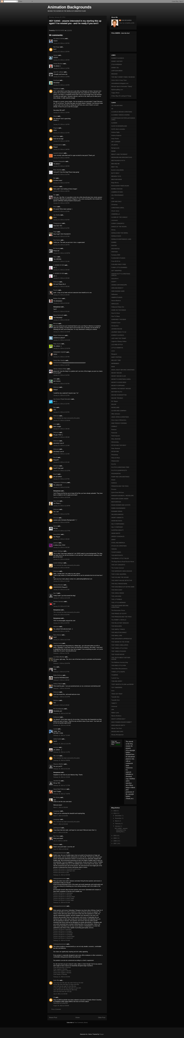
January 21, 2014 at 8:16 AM (61, 303)
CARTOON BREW (116, 70)
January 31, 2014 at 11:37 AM (61, 639)
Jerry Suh (56, 501)
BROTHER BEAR (116, 179)
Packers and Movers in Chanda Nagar (63, 936)
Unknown (56, 186)
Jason (55, 256)
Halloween (114, 294)
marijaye (55, 747)
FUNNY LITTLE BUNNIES (119, 267)
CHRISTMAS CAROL (117, 207)
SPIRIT (113, 539)
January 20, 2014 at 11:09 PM (61, 253)
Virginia (55, 128)
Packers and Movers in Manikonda (63, 938)
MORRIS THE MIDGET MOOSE (121, 388)
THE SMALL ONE (116, 635)
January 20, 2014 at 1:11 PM (61, 68)
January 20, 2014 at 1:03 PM (61, 51)
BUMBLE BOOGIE (116, 189)
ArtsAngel (56, 80)
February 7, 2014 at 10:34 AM (61, 688)
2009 (115, 838)
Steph (55, 231)
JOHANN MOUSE (116, 329)
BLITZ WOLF (115, 173)
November (118, 818)
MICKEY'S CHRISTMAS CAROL (121, 379)
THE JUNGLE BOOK (117, 593)
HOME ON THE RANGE (118, 310)
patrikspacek (57, 827)
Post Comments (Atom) (81, 1022)
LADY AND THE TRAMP (118, 338)
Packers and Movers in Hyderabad (63, 893)
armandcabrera (57, 144)
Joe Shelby (56, 215)
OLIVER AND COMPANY (118, 410)
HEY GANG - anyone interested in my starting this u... (121, 830)
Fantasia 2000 (115, 255)
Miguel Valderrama (58, 335)
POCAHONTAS (116, 473)
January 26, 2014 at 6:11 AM (61, 589)
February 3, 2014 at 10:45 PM (61, 663)
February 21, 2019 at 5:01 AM (61, 902)
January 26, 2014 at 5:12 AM (61, 581)
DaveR (55, 457)
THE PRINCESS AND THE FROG (121, 616)
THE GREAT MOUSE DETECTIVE (121, 580)
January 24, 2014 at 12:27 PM (61, 530)
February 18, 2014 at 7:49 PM (61, 794)
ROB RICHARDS (126, 20)
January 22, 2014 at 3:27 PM (61, 479)
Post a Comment (56, 1009)
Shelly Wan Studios (59, 360)
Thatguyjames (57, 223)
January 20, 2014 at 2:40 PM (61, 141)
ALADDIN (114, 123)
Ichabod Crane (115, 322)
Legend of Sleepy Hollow (118, 341)
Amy (54, 667)
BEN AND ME (115, 163)
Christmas (114, 204)
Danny (55, 526)
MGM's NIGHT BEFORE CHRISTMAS (122, 370)
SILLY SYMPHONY (117, 527)
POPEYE (114, 483)
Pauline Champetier (59, 161)
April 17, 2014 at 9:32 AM (60, 832)
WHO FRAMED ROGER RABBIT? (121, 722)
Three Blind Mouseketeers (119, 668)
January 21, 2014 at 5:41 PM (61, 383)
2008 (115, 841)
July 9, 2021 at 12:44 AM (60, 994)
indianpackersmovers (59, 852)
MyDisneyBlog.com (117, 89)
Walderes (56, 700)
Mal (54, 178)
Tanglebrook (57, 88)
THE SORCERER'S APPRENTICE (121, 638)
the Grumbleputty (58, 708)
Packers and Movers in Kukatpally (62, 934)
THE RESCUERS (116, 626)
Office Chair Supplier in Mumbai (62, 971)
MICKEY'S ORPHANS (117, 385)
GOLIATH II (114, 278)
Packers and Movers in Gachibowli (63, 933)
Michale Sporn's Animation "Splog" (121, 86)
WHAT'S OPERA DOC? (118, 719)
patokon (55, 542)
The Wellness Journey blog (119, 662)
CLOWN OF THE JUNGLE (119, 217)
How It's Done (115, 313)
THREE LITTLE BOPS (118, 672)
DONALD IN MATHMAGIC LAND (121, 239)
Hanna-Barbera (116, 300)
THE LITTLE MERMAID (118, 602)
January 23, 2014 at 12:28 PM (61, 505)
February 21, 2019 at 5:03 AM (61, 976)
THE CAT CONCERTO (118, 565)
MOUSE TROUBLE (117, 398)
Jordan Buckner (58, 63)
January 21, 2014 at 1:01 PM (61, 357)
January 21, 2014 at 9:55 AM (61, 320)
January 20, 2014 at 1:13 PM (61, 76)
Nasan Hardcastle (58, 315)
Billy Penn (56, 136)
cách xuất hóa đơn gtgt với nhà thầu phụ (64, 986)
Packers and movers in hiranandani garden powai (67, 869)
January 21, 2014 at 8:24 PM (61, 412)
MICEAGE (114, 74)
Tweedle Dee (115, 697)
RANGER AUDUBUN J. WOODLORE (122, 495)
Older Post (101, 1017)
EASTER (114, 245)
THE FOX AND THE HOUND (120, 577)
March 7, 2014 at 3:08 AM (60, 807)
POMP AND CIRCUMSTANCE (120, 476)
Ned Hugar (56, 47)
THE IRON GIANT (116, 590)
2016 (115, 810)
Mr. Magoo (114, 401)
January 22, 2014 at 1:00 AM (61, 429)
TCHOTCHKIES (116, 552)
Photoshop (114, 454)
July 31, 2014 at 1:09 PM (60, 841)
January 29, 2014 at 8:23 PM (61, 614)
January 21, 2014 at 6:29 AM (61, 295)
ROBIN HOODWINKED (118, 508)
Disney (113, 230)
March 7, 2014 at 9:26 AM (60, 815)
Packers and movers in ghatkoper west (64, 871)
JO (54, 997)
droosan (55, 517)
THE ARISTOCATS (117, 555)
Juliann (55, 55)
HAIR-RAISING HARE (117, 291)
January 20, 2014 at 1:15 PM (61, 85)
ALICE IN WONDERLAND (119, 126)
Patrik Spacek (115, 436)
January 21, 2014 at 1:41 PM (61, 365)
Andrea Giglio (115, 132)
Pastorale (114, 432)
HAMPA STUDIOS (116, 297)
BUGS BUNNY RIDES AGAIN (120, 186)
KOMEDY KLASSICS (117, 58)
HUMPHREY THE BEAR (118, 319)
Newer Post (53, 1017)
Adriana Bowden (58, 585)
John (54, 379)
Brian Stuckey (57, 170)
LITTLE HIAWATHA (117, 347)
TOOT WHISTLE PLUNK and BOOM (122, 684)
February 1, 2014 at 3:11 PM (61, 653)
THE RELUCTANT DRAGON (120, 623)
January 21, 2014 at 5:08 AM (61, 286)
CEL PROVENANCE (117, 195)
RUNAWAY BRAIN (116, 511)
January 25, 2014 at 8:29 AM (61, 559)
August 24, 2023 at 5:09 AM (61, 1005)
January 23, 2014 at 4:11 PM (61, 514)
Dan (54, 195)
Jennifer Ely (56, 780)
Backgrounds (115, 148)
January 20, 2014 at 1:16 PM (61, 112)
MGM (113, 366)
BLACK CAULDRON (117, 170)
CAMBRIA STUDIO (117, 192)
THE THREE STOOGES (118, 651)
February (118, 823)
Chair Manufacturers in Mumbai (62, 967)
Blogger (101, 1034)
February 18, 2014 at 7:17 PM (61, 785)
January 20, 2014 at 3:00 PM (61, 158)
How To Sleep (115, 316)
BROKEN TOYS (116, 176)
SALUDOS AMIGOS (117, 514)
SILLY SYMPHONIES (117, 524)
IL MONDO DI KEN (58, 265)
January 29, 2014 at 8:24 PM (61, 623)
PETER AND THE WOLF (118, 445)
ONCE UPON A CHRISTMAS (120, 417)
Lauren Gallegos (58, 551)
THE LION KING (116, 596)
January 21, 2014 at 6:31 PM (61, 403)
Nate (54, 407)
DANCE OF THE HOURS (119, 226)
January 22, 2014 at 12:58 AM (61, 420)
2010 (115, 835)
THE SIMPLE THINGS (118, 629)
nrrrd (54, 424)
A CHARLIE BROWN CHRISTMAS (121, 112)
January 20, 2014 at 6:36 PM (61, 244)
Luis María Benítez (58, 657)
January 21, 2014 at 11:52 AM (61, 340)
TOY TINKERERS (116, 687)
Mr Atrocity (56, 248)
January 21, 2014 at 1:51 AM (61, 261)
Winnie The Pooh (116, 728)
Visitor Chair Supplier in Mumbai (62, 972)
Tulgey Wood (115, 93)
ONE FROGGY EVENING (119, 423)
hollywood (56, 717)
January (117, 826)
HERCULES (115, 303)
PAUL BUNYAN (115, 439)
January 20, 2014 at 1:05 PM (61, 60)
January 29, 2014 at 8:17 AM (61, 606)
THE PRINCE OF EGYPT (119, 613)
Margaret (114, 354)
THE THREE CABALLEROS (119, 645)
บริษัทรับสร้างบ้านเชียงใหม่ (60, 1003)
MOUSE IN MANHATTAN (119, 395)
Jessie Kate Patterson (59, 789)
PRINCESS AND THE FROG (120, 486)
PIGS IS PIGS (115, 458)
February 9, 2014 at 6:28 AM (61, 705)
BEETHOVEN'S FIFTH (118, 160)
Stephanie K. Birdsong (60, 482)
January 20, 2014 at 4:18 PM (61, 203)
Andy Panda (115, 138)
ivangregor (56, 811)
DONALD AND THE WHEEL (119, 233)
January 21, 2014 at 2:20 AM (61, 270)
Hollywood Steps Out (117, 307)
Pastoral (113, 429)
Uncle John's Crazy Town (119, 80)
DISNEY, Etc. (115, 67)
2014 (115, 813)
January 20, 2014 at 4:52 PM (61, 219)
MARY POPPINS (116, 357)
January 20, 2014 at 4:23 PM (61, 211)
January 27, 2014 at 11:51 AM (61, 598)
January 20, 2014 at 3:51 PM (61, 174)
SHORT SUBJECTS (117, 517)
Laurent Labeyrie (58, 153)
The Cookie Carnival (117, 568)
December (118, 815)
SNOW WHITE (115, 533)
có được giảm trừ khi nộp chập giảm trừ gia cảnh (67, 988)
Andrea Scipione (116, 135)
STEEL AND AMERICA (118, 542)
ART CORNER (115, 141)
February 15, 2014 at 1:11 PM (61, 752)
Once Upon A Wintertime (118, 420)
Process (113, 489)
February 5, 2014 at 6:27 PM (61, 671)
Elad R (55, 474)
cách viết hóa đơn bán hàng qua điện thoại (65, 989)
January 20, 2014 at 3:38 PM (61, 166)
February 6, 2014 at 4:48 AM (61, 680)
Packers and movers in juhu (61, 872)
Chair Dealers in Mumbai (60, 974)
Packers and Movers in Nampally (62, 895)
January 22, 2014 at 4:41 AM (61, 462)
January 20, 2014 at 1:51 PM (61, 132)
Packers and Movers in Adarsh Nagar (63, 898)
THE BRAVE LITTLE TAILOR (120, 558)
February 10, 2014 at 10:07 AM (62, 713)
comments (114, 220)
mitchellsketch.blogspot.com (119, 83)
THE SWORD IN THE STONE (120, 642)
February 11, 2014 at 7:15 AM (61, 735)
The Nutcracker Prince (118, 610)
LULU (113, 351)
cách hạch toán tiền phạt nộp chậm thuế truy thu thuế (68, 982)
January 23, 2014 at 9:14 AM (61, 487)
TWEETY (114, 703)
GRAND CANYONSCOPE (119, 285)
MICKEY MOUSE (116, 373)
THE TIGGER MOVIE (117, 654)
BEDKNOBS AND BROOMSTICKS (121, 157)
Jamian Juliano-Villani (60, 368)
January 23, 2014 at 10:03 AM (61, 497)
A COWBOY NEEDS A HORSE (120, 115)
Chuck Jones (115, 211)
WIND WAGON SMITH (118, 725)
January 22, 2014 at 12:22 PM (61, 470)
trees (112, 690)
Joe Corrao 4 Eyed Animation (62, 399)
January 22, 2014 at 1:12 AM (61, 445)
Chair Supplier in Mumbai (60, 969)
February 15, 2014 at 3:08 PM (61, 760)
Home (78, 1017)
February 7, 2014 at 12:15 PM (61, 696)
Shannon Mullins (58, 764)
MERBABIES (115, 363)
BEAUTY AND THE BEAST (119, 154)
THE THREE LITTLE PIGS (119, 648)
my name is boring (59, 38)
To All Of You (115, 678)
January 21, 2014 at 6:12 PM (61, 395)
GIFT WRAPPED (116, 270)
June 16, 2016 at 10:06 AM (60, 849)
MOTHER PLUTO (116, 392)
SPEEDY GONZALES (117, 536)
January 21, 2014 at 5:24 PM (61, 375)
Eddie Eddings (57, 675)
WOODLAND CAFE (117, 731)
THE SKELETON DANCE (119, 632)
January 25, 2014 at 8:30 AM (61, 567)
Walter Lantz (115, 712)
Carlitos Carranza (58, 601)
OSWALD (114, 426)
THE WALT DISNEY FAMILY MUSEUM (123, 77)
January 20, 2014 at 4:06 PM (61, 191)
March (117, 821)
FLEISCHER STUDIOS (118, 258)
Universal (114, 706)
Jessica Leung (57, 643)
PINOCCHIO (115, 461)
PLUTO (113, 464)
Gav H (55, 593)
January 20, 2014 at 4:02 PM (61, 183)
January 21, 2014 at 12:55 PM (61, 348)
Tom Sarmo (56, 240)
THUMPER (114, 675)
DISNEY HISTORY (117, 61)
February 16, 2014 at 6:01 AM (61, 768)
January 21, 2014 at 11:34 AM (61, 331)
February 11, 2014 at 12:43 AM (61, 725)
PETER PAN (115, 451)
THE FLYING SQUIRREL (118, 574)
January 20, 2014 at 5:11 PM (61, 228)
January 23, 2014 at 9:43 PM (61, 522)
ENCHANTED (115, 248)
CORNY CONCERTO (117, 223)
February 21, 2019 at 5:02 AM (61, 940)
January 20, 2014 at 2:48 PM (61, 149)
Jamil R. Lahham (58, 72)
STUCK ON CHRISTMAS (119, 546)
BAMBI (113, 151)
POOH (113, 480)
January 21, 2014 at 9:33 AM (61, 311)
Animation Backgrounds (69, 7)
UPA (112, 709)
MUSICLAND (115, 407)
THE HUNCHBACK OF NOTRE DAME (122, 587)
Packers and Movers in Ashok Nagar (63, 900)
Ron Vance (56, 836)
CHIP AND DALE (116, 201)
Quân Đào (56, 980)
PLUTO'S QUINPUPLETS (119, 470)
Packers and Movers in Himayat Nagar (64, 896)
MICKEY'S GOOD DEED (118, 382)
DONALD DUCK (116, 236)
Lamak (55, 729)
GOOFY (113, 281)
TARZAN (114, 549)
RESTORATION (116, 502)
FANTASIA (114, 251)
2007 (115, 843)
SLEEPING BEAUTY (117, 530)
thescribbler (56, 534)
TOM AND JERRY (116, 681)
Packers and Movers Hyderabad (62, 929)
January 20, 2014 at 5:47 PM (61, 236)
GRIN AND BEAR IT (117, 288)
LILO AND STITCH (117, 344)
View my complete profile (126, 23)
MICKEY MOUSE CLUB (118, 376)
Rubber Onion (57, 298)
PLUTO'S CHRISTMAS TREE (120, 467)
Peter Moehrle (115, 448)
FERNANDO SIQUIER (59, 352)
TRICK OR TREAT (116, 694)
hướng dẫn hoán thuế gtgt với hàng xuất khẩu (66, 984)
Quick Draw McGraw (117, 492)
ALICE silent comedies (118, 129)
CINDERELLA (115, 214)
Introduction (115, 326)
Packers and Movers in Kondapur (62, 931)
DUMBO (113, 242)
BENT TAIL (114, 167)
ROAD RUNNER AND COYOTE (120, 505)
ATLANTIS (114, 145)
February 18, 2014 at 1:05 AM (61, 777)
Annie (55, 206)
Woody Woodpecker (117, 734)
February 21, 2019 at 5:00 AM (61, 875)
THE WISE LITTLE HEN (118, 665)
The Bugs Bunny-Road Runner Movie (122, 561)
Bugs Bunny (115, 182)
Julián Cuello (57, 739)
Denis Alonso (57, 635)
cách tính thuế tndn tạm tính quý (62, 991)
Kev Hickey (56, 797)
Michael (55, 323)
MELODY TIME (116, 360)
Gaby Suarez (57, 343)
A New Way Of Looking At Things (121, 96)
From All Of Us (115, 261)
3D (112, 108)
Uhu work (56, 755)
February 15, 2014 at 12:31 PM (62, 743)
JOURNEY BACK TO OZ (118, 332)
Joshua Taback (57, 683)
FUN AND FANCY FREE (118, 264)
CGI (112, 198)
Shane (55, 116)
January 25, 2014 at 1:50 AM (61, 539)
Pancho (55, 290)
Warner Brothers (116, 716)
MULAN (113, 404)
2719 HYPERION (116, 64)
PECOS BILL (115, 442)
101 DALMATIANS (116, 105)
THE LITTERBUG (116, 599)
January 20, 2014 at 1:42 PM (61, 124)
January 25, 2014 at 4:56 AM (61, 547)
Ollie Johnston (115, 414)
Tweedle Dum (115, 700)
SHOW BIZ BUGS (116, 520)
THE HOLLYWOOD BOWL (119, 583)
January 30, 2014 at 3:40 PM (61, 631)
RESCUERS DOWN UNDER (119, 498)
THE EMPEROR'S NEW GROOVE (121, 571)
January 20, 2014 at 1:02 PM (61, 43)
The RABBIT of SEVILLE (118, 620)
